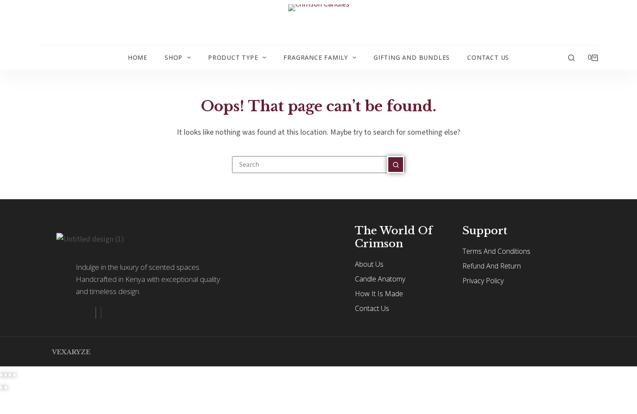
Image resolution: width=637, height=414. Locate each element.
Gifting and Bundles (412, 57)
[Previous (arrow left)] (1, 387)
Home (137, 57)
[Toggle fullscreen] (5, 375)
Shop (173, 57)
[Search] (571, 58)
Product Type (233, 57)
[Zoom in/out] (1, 375)
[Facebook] (95, 313)
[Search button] (395, 164)
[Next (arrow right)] (5, 387)
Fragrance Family (315, 57)
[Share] (10, 375)
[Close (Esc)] (14, 375)
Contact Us (488, 57)
